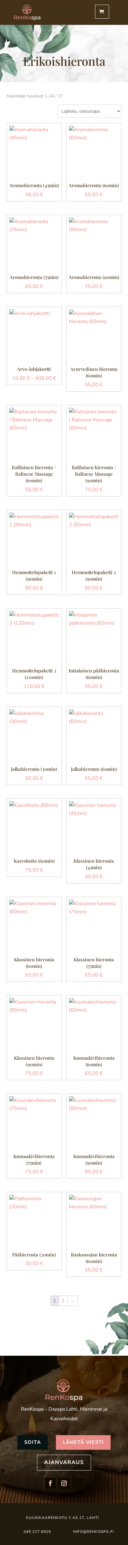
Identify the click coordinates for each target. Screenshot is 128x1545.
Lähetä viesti (83, 1442)
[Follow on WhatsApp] (77, 1483)
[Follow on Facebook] (50, 1483)
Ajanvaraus (64, 1462)
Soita (32, 1442)
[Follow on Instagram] (64, 1483)
